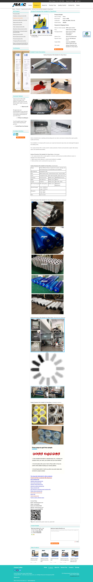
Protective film (16, 13)
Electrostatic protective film (19, 36)
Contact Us (71, 5)
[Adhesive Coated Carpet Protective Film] (45, 553)
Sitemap (77, 567)
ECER (53, 574)
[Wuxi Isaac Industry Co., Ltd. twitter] (20, 570)
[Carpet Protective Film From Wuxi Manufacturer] (75, 553)
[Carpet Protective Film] (55, 553)
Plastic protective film (18, 34)
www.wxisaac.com (39, 507)
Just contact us (31, 580)
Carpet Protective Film (54, 559)
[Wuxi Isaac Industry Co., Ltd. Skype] (32, 534)
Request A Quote (69, 1)
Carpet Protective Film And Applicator (65, 559)
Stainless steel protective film (19, 16)
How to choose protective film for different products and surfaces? (20, 44)
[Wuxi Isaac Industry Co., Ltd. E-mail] (34, 534)
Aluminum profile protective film (20, 20)
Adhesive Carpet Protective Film (34, 559)
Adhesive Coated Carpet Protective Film (44, 560)
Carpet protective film (26, 9)
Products (36, 5)
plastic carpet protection (37, 521)
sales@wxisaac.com (38, 502)
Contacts (71, 567)
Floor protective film (17, 24)
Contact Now (59, 49)
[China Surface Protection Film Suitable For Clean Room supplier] (41, 21)
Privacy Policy (17, 573)
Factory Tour (52, 5)
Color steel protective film (18, 26)
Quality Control (62, 5)
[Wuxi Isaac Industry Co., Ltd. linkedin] (15, 570)
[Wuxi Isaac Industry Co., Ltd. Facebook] (17, 570)
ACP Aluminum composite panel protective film (20, 32)
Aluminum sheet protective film (20, 29)
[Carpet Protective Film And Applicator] (65, 553)
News (78, 5)
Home (30, 5)
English (78, 1)
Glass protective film (17, 22)
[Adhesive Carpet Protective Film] (35, 553)
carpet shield (52, 521)
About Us (44, 5)
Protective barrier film (18, 38)
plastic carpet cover (45, 521)
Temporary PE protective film (19, 41)
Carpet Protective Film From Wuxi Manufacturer (74, 560)
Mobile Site (17, 577)
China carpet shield (24, 573)
